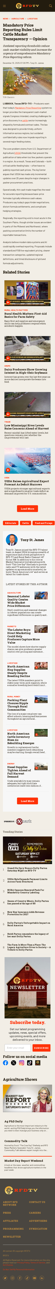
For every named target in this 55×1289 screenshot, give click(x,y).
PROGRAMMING (13, 1228)
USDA (17, 153)
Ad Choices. (8, 1265)
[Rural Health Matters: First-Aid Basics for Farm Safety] (27, 293)
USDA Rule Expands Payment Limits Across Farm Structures (27, 880)
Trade (7, 422)
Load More (27, 508)
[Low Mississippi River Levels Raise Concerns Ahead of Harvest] (27, 405)
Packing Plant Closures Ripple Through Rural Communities (17, 704)
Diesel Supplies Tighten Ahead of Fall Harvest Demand (19, 771)
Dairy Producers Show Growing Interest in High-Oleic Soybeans (25, 371)
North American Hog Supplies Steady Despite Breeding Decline (18, 671)
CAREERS (35, 1212)
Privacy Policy (23, 1262)
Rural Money (13, 696)
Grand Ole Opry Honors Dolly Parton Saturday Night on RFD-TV (27, 869)
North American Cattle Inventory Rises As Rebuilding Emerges (20, 738)
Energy (11, 763)
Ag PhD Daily (13, 1121)
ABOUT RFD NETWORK (10, 1203)
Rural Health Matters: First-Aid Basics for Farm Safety (25, 315)
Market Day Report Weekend (23, 1160)
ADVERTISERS (38, 1220)
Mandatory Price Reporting (28, 107)
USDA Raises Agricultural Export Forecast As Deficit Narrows (26, 482)
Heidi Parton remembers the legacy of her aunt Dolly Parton (28, 935)
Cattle (25, 523)
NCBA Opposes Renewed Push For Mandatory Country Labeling (25, 891)
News (5, 18)
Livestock (32, 18)
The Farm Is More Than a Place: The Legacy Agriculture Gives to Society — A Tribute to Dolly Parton (29, 947)
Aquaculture (14, 593)
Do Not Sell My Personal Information (18, 1269)
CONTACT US (37, 1202)
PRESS (7, 1212)
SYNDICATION (38, 1228)
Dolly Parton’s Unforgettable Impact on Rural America (28, 924)
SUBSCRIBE (41, 1047)
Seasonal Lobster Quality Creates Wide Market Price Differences (18, 601)
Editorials (10, 523)
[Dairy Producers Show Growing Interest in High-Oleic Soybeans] (27, 349)
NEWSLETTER (12, 1236)
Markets (11, 626)
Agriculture (17, 18)
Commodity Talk (15, 1141)
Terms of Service (37, 1262)
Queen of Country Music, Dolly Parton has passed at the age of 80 (28, 902)
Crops (7, 366)
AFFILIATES (10, 1220)
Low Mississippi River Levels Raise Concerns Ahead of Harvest (26, 427)
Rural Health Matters (16, 310)
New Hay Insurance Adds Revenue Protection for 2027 (25, 913)
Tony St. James (32, 540)
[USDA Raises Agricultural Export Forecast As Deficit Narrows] (27, 461)
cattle (25, 120)
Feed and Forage (43, 523)
